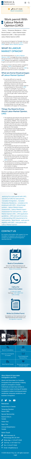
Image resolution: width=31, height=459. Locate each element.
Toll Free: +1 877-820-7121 (12, 443)
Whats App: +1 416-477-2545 (13, 440)
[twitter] (6, 400)
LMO (20, 43)
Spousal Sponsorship (7, 414)
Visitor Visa (4, 421)
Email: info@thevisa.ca (11, 448)
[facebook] (2, 400)
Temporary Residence (14, 30)
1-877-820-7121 (18, 293)
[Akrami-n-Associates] (8, 2)
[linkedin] (10, 400)
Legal (15, 455)
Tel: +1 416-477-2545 (10, 445)
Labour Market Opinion (16, 44)
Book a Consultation (15, 269)
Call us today (15, 294)
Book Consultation (17, 11)
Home (4, 30)
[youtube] (14, 400)
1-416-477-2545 (16, 291)
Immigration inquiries (15, 319)
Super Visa (4, 424)
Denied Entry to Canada (8, 406)
